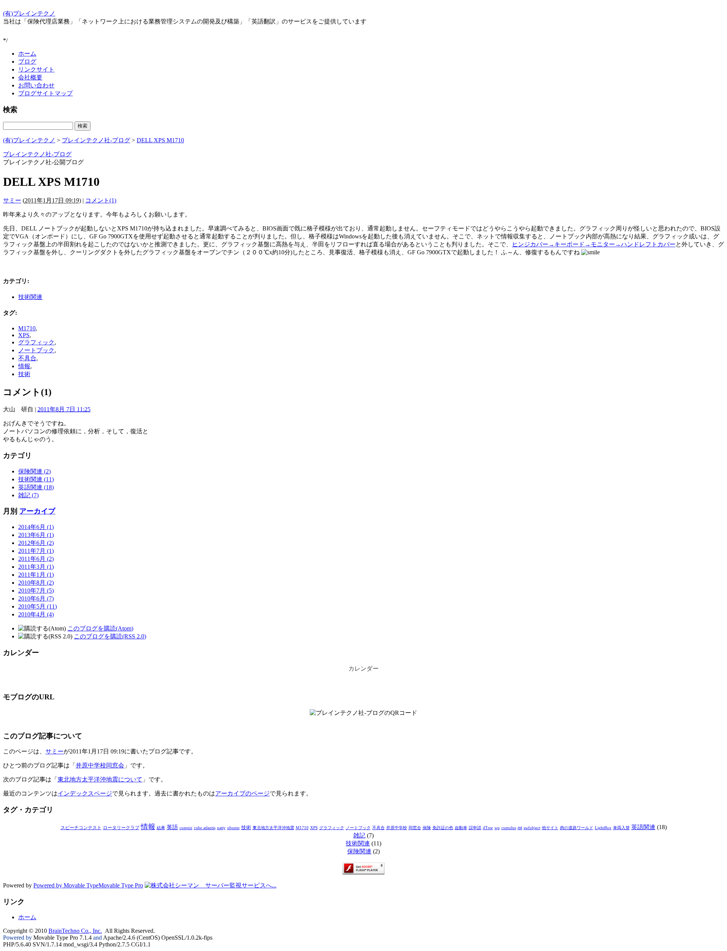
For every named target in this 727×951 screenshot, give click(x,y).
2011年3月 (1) (36, 566)
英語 (172, 827)
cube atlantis (204, 828)
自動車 (461, 828)
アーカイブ (37, 511)
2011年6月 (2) (36, 559)
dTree (488, 828)
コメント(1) (100, 200)
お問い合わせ (36, 85)
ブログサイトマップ (45, 93)
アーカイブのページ (242, 793)
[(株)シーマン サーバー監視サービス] (210, 885)
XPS (24, 335)
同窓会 (415, 828)
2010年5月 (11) (37, 606)
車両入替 (621, 828)
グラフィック (36, 342)
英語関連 (643, 827)
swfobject (532, 828)
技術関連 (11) (36, 479)
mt (520, 827)
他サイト (550, 828)
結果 (161, 828)
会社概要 (30, 77)
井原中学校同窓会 (100, 765)
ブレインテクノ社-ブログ (96, 140)
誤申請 (475, 828)
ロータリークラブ (121, 827)
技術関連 (30, 297)
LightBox (603, 828)
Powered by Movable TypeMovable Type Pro (88, 885)
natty (221, 828)
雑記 (359, 835)
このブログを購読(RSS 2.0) (110, 636)
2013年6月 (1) (36, 535)
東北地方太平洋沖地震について (100, 779)
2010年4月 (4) (36, 614)
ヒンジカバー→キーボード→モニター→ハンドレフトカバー (594, 244)
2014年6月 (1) (36, 527)
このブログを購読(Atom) (100, 628)
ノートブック (36, 350)
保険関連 (359, 851)
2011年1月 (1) (36, 574)
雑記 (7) (28, 495)
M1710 (27, 328)
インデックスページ (85, 793)
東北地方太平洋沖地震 (273, 828)
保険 (427, 828)
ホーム (27, 53)
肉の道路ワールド (576, 828)
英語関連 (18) (36, 487)
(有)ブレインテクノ (29, 13)
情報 (24, 366)
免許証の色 (442, 828)
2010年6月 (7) (36, 598)
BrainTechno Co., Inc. (75, 931)
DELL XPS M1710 (160, 140)
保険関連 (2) (34, 471)
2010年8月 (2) (36, 582)
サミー (12, 200)
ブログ (27, 61)
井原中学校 (396, 828)
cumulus (508, 828)
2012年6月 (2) (36, 543)
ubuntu (233, 828)
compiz (185, 828)
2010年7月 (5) (36, 590)
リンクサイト (36, 69)
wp (497, 828)
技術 (24, 374)
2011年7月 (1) (36, 551)
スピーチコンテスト (81, 827)
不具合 (27, 358)
